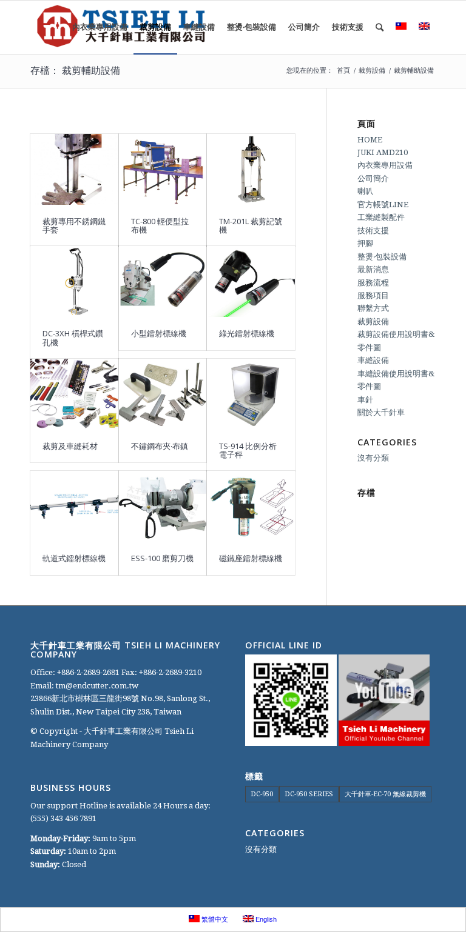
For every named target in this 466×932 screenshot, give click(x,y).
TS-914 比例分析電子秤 (248, 450)
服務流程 (373, 282)
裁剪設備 (373, 321)
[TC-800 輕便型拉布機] (163, 169)
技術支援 (373, 230)
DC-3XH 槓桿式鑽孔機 (72, 337)
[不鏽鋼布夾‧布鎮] (163, 394)
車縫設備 (373, 360)
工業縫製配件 (381, 217)
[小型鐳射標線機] (163, 281)
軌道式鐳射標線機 (74, 558)
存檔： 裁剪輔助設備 (75, 70)
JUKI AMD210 (382, 152)
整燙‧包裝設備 (382, 256)
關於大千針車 (381, 412)
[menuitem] (99, 27)
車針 (365, 399)
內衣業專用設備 (385, 165)
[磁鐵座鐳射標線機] (251, 506)
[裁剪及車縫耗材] (74, 394)
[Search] (380, 27)
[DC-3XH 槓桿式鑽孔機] (74, 281)
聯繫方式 (373, 308)
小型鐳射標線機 (158, 333)
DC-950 (262, 794)
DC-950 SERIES (309, 794)
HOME (369, 139)
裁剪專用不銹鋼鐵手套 (74, 225)
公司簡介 (373, 178)
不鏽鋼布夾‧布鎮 (159, 446)
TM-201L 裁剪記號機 (250, 225)
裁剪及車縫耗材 (70, 446)
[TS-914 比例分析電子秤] (251, 394)
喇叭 (365, 191)
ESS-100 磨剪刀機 (162, 558)
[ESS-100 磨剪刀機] (163, 506)
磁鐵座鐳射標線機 (250, 558)
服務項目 (373, 295)
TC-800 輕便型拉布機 (160, 225)
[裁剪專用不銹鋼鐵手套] (74, 169)
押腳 (365, 243)
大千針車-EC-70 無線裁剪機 (385, 794)
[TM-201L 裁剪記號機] (251, 169)
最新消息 (373, 269)
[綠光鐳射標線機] (251, 281)
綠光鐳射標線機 (246, 333)
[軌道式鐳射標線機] (74, 506)
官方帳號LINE (382, 204)
